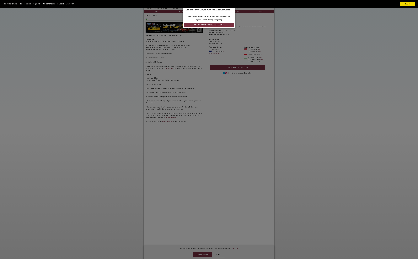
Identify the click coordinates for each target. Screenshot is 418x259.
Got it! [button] (407, 4)
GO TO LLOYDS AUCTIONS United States (209, 25)
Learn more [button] (70, 4)
